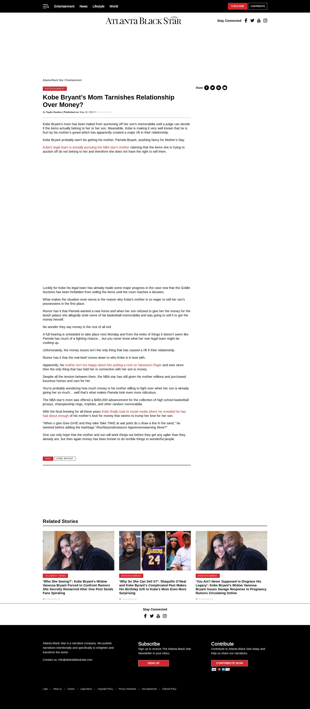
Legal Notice (86, 689)
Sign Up (154, 663)
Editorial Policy (169, 689)
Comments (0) (104, 112)
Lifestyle (98, 6)
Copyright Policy (105, 689)
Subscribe (237, 6)
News (84, 6)
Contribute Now (229, 663)
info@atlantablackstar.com (75, 659)
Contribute (258, 6)
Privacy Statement (127, 689)
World (114, 6)
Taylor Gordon (54, 112)
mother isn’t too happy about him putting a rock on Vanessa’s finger (113, 365)
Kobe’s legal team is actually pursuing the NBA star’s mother (86, 147)
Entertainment (64, 6)
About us (57, 689)
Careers (71, 689)
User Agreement (149, 689)
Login (45, 689)
